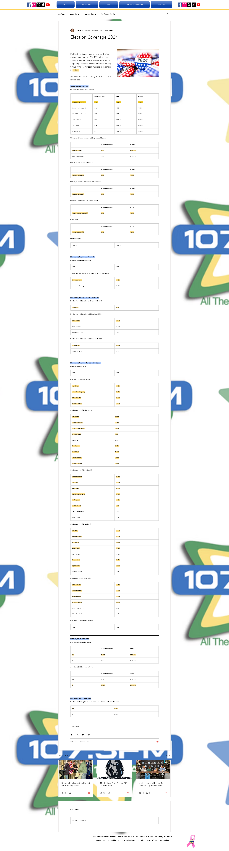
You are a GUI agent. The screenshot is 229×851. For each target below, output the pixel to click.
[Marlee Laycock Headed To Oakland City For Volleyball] (153, 769)
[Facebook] (29, 5)
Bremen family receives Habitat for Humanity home (75, 784)
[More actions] (157, 30)
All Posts (61, 14)
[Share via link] (89, 734)
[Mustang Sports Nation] (48, 5)
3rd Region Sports (108, 14)
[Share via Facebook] (71, 734)
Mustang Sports (90, 14)
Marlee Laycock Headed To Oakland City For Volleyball (151, 784)
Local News (74, 14)
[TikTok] (43, 5)
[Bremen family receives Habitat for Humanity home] (76, 769)
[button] (167, 14)
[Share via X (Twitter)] (77, 734)
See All (168, 755)
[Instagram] (34, 5)
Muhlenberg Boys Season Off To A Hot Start (113, 784)
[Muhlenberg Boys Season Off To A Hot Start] (114, 769)
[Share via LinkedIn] (83, 734)
